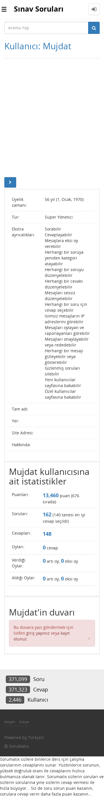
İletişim (9, 722)
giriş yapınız (38, 633)
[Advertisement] (52, 116)
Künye (24, 722)
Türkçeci (36, 737)
